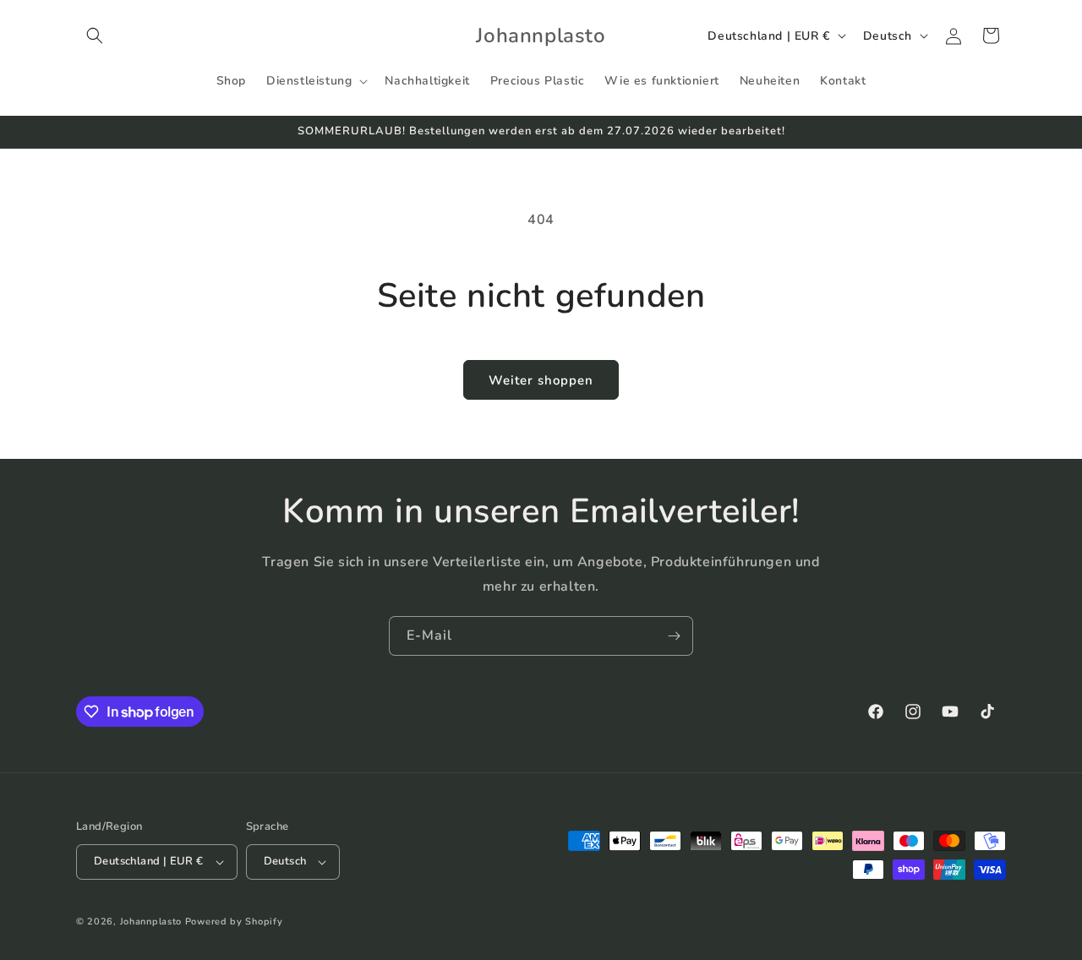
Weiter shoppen (541, 380)
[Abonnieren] (673, 636)
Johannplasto (151, 921)
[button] (94, 35)
